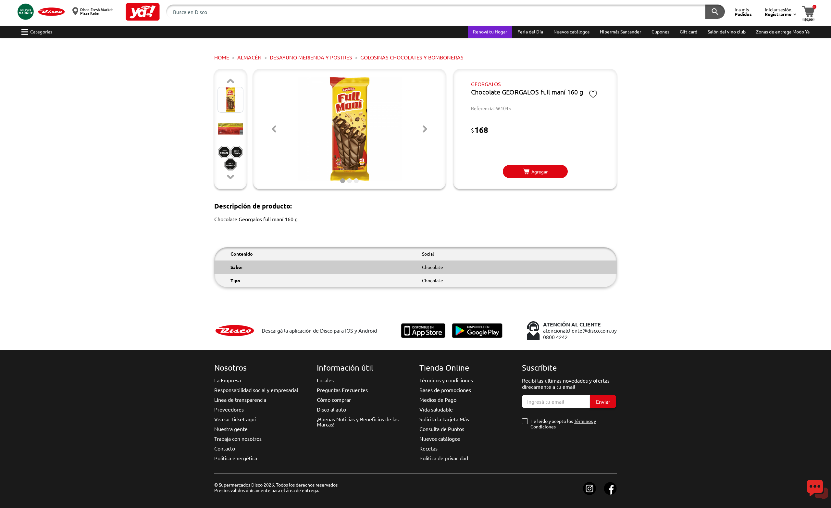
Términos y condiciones (446, 380)
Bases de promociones (445, 389)
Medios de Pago (437, 399)
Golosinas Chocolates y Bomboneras (412, 57)
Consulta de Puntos (441, 428)
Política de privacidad (443, 458)
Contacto (224, 448)
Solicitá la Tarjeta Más (444, 419)
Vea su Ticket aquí (235, 419)
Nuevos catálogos (439, 438)
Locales (325, 380)
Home (221, 57)
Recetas (428, 448)
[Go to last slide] (274, 129)
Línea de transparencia (240, 399)
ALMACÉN (249, 57)
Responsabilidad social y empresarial (256, 389)
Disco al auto (331, 409)
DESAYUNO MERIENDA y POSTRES (311, 57)
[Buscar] (715, 12)
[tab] (342, 180)
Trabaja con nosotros (238, 438)
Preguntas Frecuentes (342, 389)
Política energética (235, 458)
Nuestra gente (231, 428)
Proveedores (229, 409)
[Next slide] (230, 177)
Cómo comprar (334, 399)
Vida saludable (436, 409)
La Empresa (227, 380)
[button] (143, 12)
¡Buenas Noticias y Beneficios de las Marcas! (358, 421)
